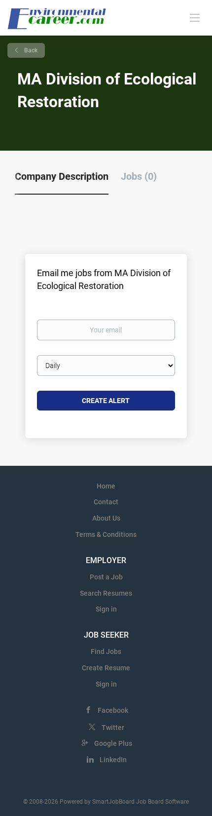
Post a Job (106, 577)
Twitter (113, 728)
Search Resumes (106, 593)
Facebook (113, 710)
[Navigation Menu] (195, 17)
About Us (106, 518)
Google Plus (113, 743)
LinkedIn (113, 760)
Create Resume (106, 668)
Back (30, 50)
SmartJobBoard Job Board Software (140, 801)
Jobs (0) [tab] (139, 176)
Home (106, 486)
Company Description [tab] (61, 176)
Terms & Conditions (106, 534)
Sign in (106, 609)
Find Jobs (106, 651)
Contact (106, 502)
